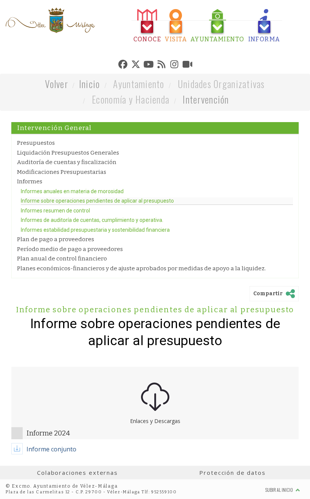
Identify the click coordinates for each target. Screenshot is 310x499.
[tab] (147, 26)
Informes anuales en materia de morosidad (72, 191)
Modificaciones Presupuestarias (61, 172)
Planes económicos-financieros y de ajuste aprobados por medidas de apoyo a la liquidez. (141, 268)
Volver (56, 84)
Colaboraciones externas (77, 472)
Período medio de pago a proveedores (70, 249)
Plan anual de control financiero (62, 258)
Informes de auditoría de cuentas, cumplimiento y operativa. (92, 220)
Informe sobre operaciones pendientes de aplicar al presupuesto (97, 201)
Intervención (206, 99)
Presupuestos (36, 142)
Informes (29, 181)
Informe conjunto (51, 449)
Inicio (89, 84)
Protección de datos (232, 472)
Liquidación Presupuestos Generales (68, 152)
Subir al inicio (279, 490)
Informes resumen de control (55, 211)
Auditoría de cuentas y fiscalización (66, 162)
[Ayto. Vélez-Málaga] (50, 20)
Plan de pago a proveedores (55, 239)
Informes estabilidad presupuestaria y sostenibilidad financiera (95, 230)
